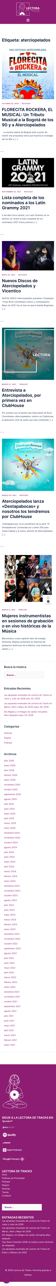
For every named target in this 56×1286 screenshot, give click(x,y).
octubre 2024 (11, 842)
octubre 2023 (11, 895)
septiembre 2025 (12, 794)
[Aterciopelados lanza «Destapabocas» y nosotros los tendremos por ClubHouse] (28, 464)
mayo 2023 (9, 914)
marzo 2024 (10, 871)
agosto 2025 (10, 799)
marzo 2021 (10, 1035)
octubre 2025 (11, 789)
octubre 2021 (10, 1001)
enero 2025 (9, 828)
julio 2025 (9, 804)
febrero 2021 (10, 1040)
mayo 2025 (9, 813)
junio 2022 (9, 963)
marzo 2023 (10, 919)
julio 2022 (9, 958)
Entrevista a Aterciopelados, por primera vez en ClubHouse (21, 398)
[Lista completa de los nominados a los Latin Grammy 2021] (28, 172)
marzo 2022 (10, 977)
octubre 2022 (11, 943)
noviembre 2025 (12, 784)
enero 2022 (9, 987)
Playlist (7, 738)
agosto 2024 (10, 847)
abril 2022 (9, 972)
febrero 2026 (10, 775)
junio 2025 (9, 808)
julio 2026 (9, 760)
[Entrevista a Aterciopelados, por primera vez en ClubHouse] (28, 353)
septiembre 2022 (12, 948)
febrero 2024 (10, 876)
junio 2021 (9, 1020)
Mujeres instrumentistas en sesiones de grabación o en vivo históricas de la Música (27, 623)
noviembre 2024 (12, 837)
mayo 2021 (9, 1025)
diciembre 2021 (11, 991)
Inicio (4, 1174)
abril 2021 (9, 1030)
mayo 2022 (9, 967)
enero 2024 (9, 881)
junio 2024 (9, 857)
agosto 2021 (10, 1011)
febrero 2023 (10, 924)
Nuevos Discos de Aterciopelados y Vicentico (20, 285)
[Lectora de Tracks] (28, 9)
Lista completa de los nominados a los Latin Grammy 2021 (23, 202)
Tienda (5, 1192)
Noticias (26, 104)
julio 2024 (9, 852)
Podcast (23, 384)
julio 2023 (9, 905)
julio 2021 (9, 1016)
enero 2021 (9, 1045)
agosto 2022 (10, 953)
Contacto (6, 1195)
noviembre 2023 (12, 890)
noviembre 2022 (12, 938)
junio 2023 (9, 910)
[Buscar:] (24, 675)
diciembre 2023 (12, 886)
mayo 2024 (9, 861)
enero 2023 (9, 929)
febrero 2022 (10, 982)
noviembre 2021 (12, 996)
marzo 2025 (10, 823)
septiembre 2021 (12, 1006)
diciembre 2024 (12, 833)
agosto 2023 (10, 900)
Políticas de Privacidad (13, 1178)
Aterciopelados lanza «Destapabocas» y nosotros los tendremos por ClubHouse (26, 509)
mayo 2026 (9, 765)
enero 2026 (9, 779)
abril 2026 (9, 770)
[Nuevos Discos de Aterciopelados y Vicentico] (28, 255)
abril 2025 (9, 818)
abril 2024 (9, 866)
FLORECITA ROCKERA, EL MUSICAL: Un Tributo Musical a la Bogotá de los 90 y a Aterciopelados (27, 117)
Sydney (28, 1274)
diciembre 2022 (12, 934)
